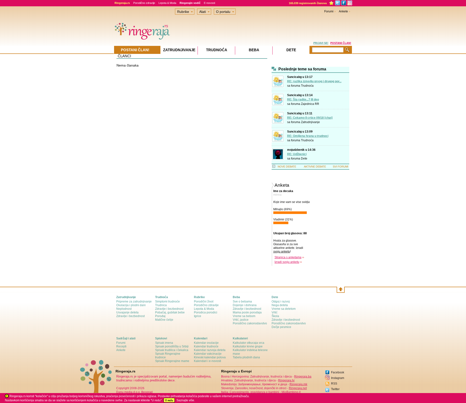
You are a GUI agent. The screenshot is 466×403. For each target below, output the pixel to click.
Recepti (121, 346)
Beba (254, 50)
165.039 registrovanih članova (308, 3)
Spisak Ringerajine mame (172, 361)
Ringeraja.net (298, 388)
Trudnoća (307, 85)
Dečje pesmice (281, 327)
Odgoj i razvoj (281, 301)
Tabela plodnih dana (246, 357)
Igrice (197, 316)
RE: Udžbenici (297, 154)
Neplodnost (124, 309)
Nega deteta (280, 305)
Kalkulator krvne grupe (248, 346)
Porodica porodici (205, 312)
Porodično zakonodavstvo (250, 323)
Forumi (328, 11)
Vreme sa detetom (284, 309)
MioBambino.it (291, 392)
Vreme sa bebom (244, 316)
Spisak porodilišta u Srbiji (172, 346)
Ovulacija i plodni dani (131, 305)
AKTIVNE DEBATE (315, 166)
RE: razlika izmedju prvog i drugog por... (314, 81)
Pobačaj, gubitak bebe (170, 312)
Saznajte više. (185, 400)
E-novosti (209, 2)
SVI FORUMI (340, 166)
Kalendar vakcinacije (208, 353)
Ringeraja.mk (298, 384)
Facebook (337, 372)
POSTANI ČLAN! (340, 43)
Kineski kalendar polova (210, 357)
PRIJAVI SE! (320, 43)
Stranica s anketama (288, 257)
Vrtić (274, 312)
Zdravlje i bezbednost (130, 316)
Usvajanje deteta (127, 312)
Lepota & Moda (167, 2)
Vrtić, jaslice (241, 319)
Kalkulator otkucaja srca (248, 342)
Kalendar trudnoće (206, 346)
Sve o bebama (242, 301)
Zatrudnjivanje (310, 122)
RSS (334, 383)
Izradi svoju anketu (287, 262)
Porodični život (203, 301)
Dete (304, 158)
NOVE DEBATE (287, 166)
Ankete (343, 11)
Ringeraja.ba (302, 376)
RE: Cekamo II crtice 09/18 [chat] (310, 117)
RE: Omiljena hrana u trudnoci (307, 136)
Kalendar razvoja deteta (209, 350)
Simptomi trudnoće (167, 301)
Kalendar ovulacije (206, 342)
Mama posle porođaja (247, 312)
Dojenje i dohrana (245, 305)
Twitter (335, 389)
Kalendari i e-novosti (207, 361)
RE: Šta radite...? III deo (303, 99)
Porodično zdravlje (144, 2)
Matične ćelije (164, 319)
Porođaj (160, 316)
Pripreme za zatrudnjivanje (134, 301)
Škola (275, 316)
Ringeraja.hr (286, 380)
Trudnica (161, 305)
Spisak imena (164, 342)
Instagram (337, 378)
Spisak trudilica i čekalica (171, 350)
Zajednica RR (310, 104)
